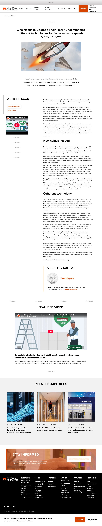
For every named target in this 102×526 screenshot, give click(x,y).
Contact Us (77, 490)
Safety (36, 493)
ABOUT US (91, 6)
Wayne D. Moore (43, 425)
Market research (48, 9)
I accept (80, 520)
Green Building (39, 483)
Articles (13, 16)
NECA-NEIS (90, 488)
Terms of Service (25, 511)
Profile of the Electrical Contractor (64, 488)
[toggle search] (75, 9)
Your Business (38, 495)
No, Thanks (92, 520)
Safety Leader (51, 485)
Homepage (6, 16)
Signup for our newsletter (79, 459)
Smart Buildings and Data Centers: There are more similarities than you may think (19, 430)
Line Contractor (52, 486)
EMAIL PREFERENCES (92, 10)
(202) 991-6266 (25, 494)
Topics (21, 9)
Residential (38, 492)
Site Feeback (7, 511)
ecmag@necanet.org (26, 497)
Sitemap (32, 511)
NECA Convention (92, 483)
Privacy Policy (15, 511)
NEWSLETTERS (92, 7)
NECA (88, 481)
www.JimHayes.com (71, 289)
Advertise (67, 9)
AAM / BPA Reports (66, 497)
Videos (60, 9)
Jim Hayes (67, 278)
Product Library (36, 9)
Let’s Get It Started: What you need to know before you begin (49, 429)
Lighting (37, 488)
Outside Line (38, 490)
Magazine (28, 9)
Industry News (38, 486)
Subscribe (83, 9)
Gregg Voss (72, 425)
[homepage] (10, 8)
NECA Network (91, 493)
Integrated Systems (14, 106)
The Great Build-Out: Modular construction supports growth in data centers (80, 430)
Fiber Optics (12, 110)
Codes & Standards (40, 481)
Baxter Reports (65, 492)
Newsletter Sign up (79, 492)
